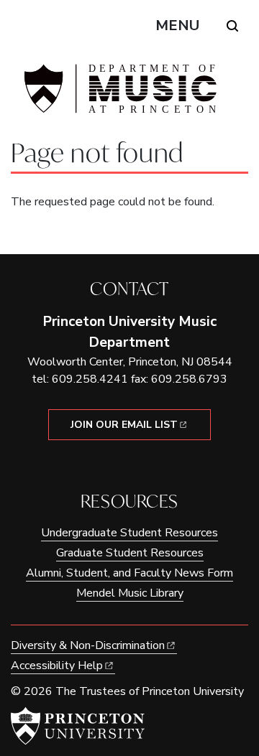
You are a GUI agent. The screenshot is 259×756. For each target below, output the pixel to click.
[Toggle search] (232, 25)
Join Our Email (124, 424)
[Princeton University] (78, 726)
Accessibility (57, 665)
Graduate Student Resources (130, 553)
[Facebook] (119, 464)
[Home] (119, 94)
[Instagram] (140, 464)
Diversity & (88, 645)
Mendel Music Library (129, 593)
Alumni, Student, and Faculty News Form (129, 573)
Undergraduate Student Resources (129, 533)
